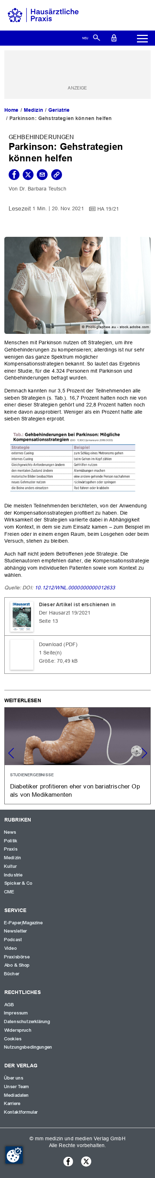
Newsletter (15, 931)
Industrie (13, 875)
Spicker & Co (18, 883)
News (10, 832)
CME (9, 892)
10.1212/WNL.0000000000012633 (75, 587)
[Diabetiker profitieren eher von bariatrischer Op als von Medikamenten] (77, 755)
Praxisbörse (17, 957)
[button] (144, 753)
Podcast (13, 940)
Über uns (13, 1078)
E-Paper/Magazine (23, 923)
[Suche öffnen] (96, 37)
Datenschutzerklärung (27, 1022)
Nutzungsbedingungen (28, 1047)
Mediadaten (16, 1095)
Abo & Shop (17, 965)
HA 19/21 (108, 208)
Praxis (11, 849)
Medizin (33, 110)
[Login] (114, 37)
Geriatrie (59, 110)
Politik (11, 841)
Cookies (13, 1039)
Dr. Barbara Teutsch (42, 189)
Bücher (11, 974)
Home (11, 110)
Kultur (10, 866)
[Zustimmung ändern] (14, 1155)
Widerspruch (18, 1030)
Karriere (12, 1103)
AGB (9, 1005)
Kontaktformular (21, 1112)
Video (10, 948)
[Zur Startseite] (43, 15)
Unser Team (17, 1087)
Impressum (16, 1013)
